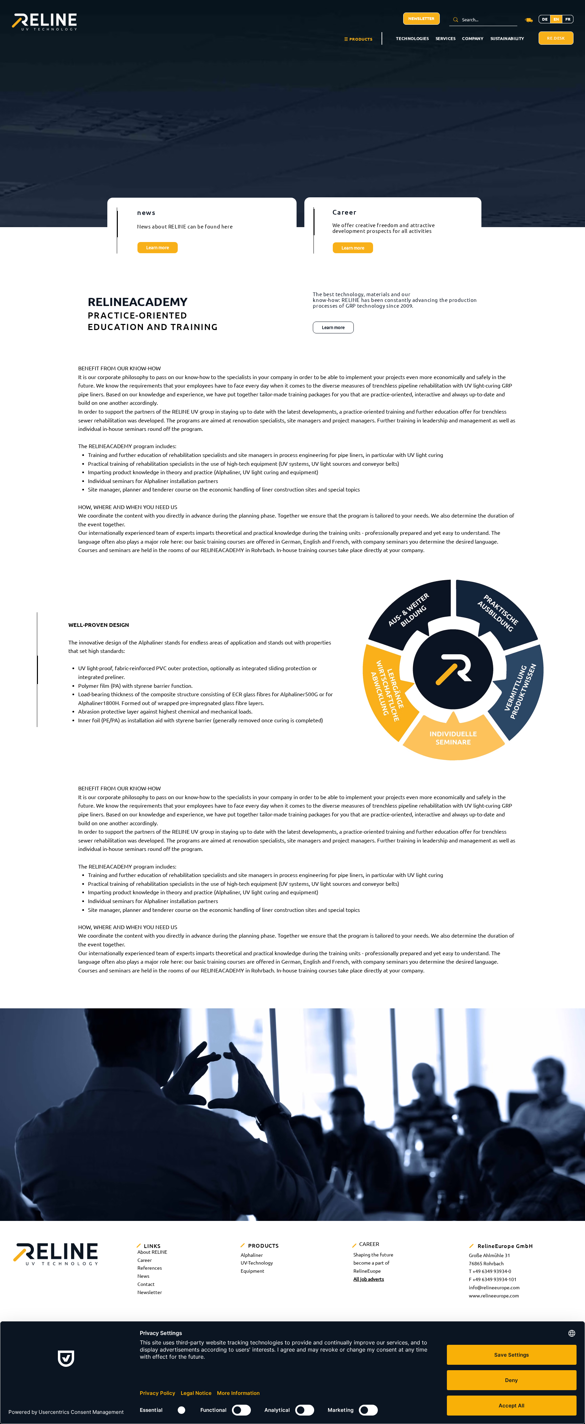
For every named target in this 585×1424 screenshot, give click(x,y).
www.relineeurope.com (494, 1295)
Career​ (144, 1260)
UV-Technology (257, 1263)
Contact (146, 1284)
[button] (358, 39)
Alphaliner (252, 1255)
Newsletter (149, 1292)
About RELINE (152, 1252)
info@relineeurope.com (494, 1287)
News (143, 1276)
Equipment (252, 1271)
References (149, 1268)
